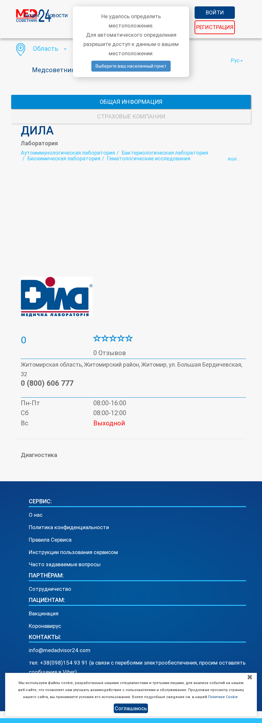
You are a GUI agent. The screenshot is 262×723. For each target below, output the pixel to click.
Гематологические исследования (148, 158)
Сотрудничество (50, 589)
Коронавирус (45, 626)
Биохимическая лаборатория (63, 158)
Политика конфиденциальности (69, 527)
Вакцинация (43, 613)
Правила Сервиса (50, 540)
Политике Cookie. (223, 697)
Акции (31, 15)
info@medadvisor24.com (59, 650)
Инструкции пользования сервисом (73, 552)
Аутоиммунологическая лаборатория (68, 152)
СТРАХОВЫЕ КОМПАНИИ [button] (131, 116)
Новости (56, 15)
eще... (234, 158)
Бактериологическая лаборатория (165, 152)
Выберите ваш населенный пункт (131, 66)
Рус (235, 60)
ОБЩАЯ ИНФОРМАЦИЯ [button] (131, 101)
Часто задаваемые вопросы (65, 564)
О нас (35, 515)
